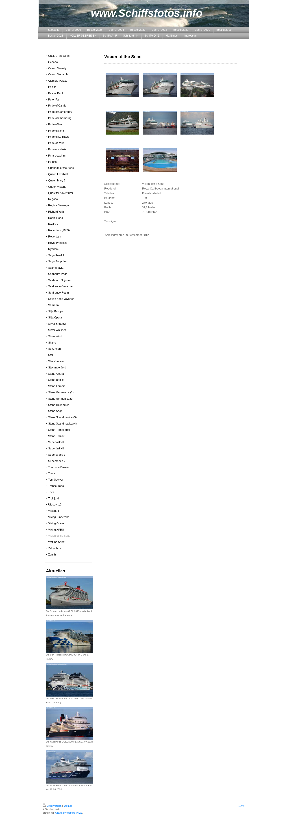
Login (241, 805)
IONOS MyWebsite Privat (68, 812)
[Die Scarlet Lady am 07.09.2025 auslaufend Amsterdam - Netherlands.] (69, 592)
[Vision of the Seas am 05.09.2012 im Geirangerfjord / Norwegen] (122, 123)
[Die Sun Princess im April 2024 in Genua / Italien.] (69, 636)
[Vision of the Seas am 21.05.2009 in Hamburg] (160, 123)
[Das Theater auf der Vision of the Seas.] (122, 160)
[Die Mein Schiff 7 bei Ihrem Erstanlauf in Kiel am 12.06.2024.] (69, 767)
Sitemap (67, 805)
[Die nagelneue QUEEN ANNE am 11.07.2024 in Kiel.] (69, 723)
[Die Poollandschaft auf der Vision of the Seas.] (160, 160)
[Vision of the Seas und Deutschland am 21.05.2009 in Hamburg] (197, 123)
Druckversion (54, 805)
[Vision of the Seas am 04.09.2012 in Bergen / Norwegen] (122, 85)
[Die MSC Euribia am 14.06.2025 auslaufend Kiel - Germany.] (69, 680)
